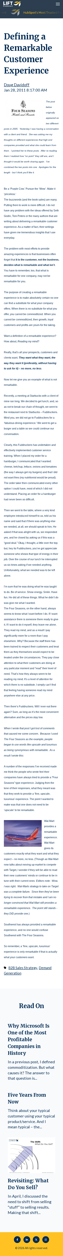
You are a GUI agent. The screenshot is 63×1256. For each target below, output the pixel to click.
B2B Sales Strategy (22, 968)
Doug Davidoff (16, 84)
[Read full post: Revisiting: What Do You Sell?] (31, 1171)
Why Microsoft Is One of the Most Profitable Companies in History (28, 1039)
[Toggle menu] (57, 4)
